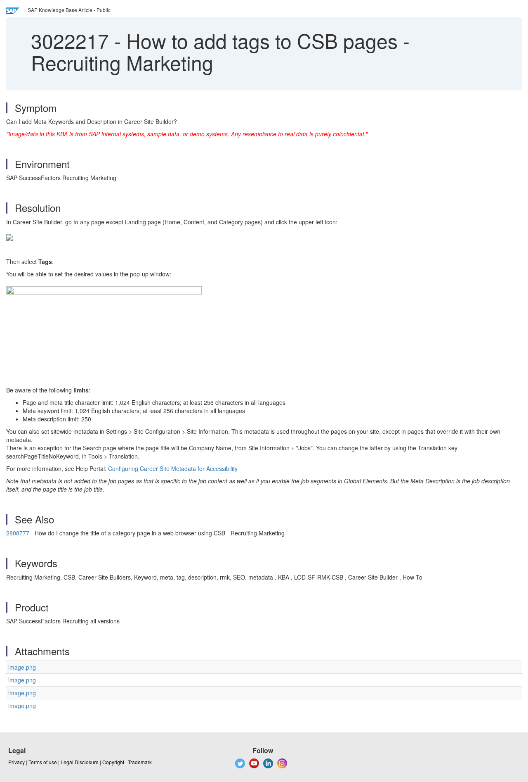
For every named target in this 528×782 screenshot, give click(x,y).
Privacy (16, 761)
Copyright (113, 761)
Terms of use (42, 761)
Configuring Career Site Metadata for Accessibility (173, 468)
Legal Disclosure (80, 761)
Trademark (140, 761)
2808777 (17, 533)
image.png (22, 667)
